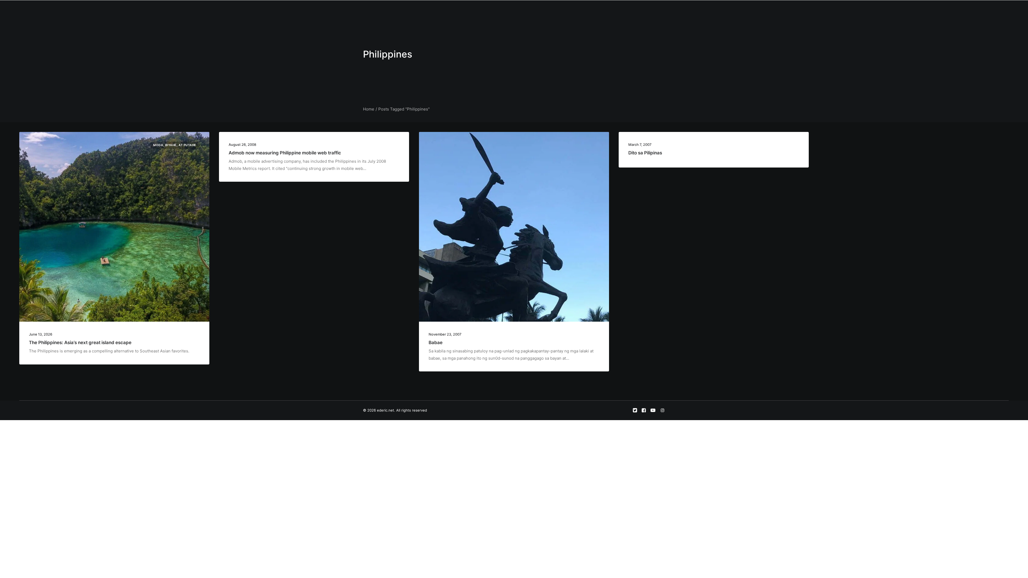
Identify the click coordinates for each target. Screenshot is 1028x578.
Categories (530, 10)
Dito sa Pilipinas (645, 152)
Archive (609, 10)
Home (490, 10)
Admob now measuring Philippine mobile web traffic (285, 152)
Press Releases (582, 10)
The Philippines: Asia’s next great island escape (80, 342)
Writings (554, 10)
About (508, 10)
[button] (629, 10)
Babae (436, 342)
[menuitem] (490, 10)
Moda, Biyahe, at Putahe (174, 145)
